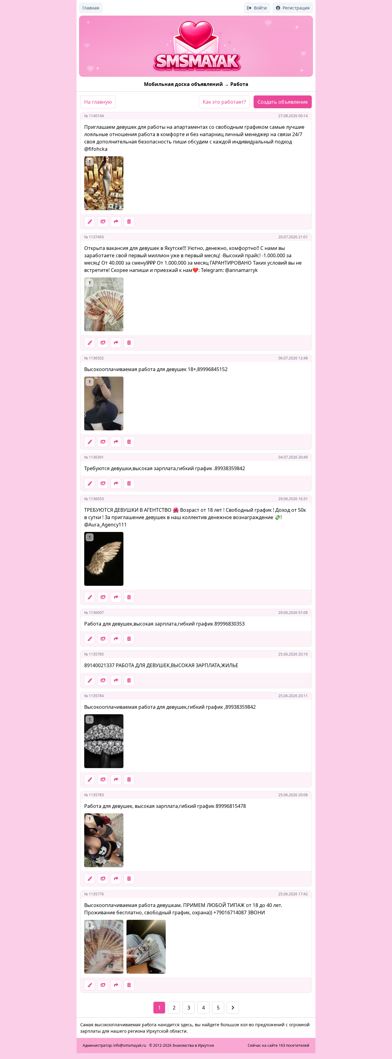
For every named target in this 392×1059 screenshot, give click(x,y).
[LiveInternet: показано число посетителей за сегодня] (230, 1045)
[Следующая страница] (233, 1007)
